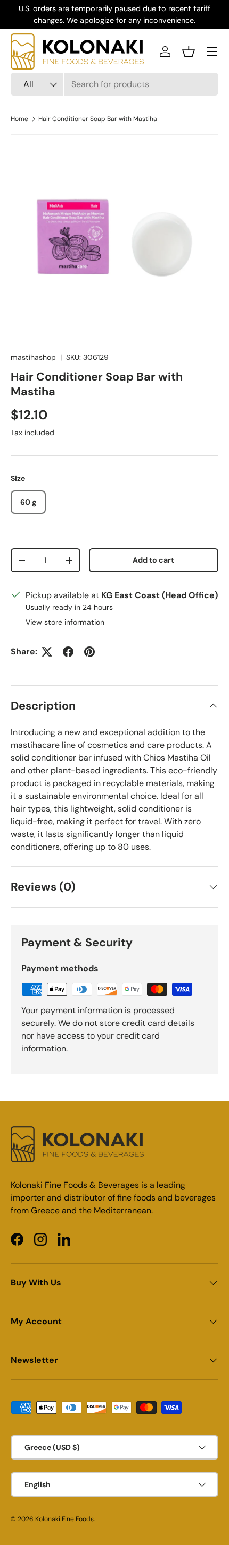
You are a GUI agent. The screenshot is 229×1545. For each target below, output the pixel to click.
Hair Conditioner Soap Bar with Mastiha (97, 119)
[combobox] (114, 84)
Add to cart (153, 560)
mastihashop (33, 357)
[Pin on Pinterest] (89, 651)
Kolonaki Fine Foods (64, 1519)
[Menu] (212, 51)
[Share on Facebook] (68, 651)
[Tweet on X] (47, 651)
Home (19, 119)
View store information (65, 622)
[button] (188, 51)
